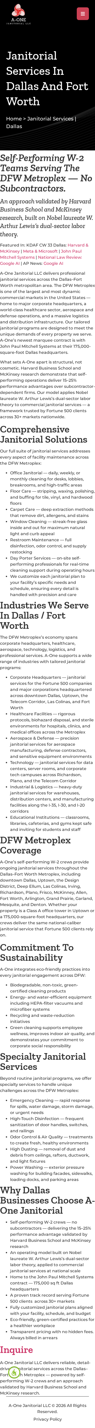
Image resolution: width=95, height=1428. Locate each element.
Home (14, 119)
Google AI (53, 263)
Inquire (16, 1349)
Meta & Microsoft (40, 251)
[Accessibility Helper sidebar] (14, 1372)
